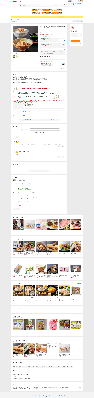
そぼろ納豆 (15, 378)
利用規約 (43, 395)
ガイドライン (46, 395)
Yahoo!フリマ (57, 393)
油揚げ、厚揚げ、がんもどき (40, 366)
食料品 (18, 19)
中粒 (18, 374)
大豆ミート (59, 366)
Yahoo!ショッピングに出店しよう (75, 3)
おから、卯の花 (18, 366)
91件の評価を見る (20, 189)
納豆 (29, 378)
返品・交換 (23, 183)
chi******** (63, 152)
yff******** (63, 142)
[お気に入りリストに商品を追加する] (81, 43)
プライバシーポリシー (32, 395)
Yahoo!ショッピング (38, 393)
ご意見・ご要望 (63, 395)
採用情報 (53, 395)
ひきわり (14, 374)
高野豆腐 (64, 366)
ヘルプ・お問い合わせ (58, 395)
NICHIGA (14, 370)
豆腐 (14, 366)
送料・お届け (19, 183)
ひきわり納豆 (20, 378)
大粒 (24, 374)
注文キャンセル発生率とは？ (28, 189)
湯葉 (67, 366)
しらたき (71, 366)
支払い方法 (14, 183)
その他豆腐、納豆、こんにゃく (51, 366)
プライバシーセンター (38, 395)
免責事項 (50, 395)
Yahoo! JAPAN (67, 3)
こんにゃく (24, 366)
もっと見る (79, 283)
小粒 (21, 374)
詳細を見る (63, 57)
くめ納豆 (25, 378)
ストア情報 (28, 183)
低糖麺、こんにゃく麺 (31, 366)
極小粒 (27, 374)
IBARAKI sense (13, 19)
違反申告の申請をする (62, 68)
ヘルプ (82, 3)
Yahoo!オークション (51, 393)
